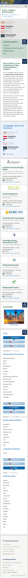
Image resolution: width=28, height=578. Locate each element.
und (14, 417)
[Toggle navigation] (26, 2)
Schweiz (15, 346)
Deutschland (15, 337)
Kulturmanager (14, 325)
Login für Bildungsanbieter (10, 572)
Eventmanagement (10, 194)
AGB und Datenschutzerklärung (11, 546)
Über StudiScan (7, 544)
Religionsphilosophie (11, 265)
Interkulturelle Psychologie (13, 218)
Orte (4, 53)
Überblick (6, 45)
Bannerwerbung (7, 565)
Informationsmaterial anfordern (11, 182)
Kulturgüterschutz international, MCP (10, 241)
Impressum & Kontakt (8, 551)
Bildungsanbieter (8, 51)
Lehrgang (6, 6)
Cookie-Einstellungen (8, 549)
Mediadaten (6, 567)
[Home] (1, 6)
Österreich (15, 342)
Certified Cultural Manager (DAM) (13, 168)
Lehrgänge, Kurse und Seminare (13, 48)
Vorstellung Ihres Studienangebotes (12, 562)
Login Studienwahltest (9, 554)
